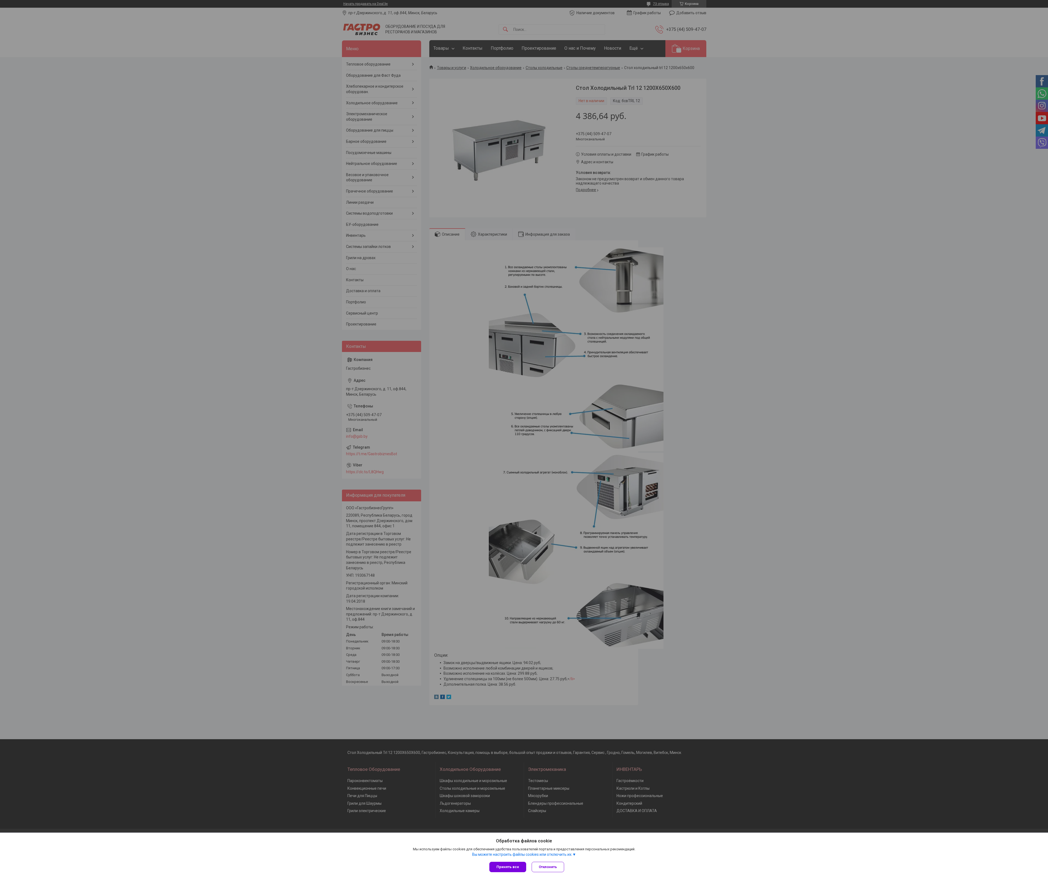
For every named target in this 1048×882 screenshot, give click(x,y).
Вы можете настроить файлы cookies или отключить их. (522, 854)
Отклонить (548, 867)
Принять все (507, 867)
